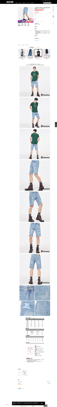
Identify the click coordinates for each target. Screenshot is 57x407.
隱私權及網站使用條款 (23, 406)
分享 (35, 40)
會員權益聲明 (33, 406)
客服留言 (33, 405)
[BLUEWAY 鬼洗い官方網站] (10, 2)
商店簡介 (22, 405)
